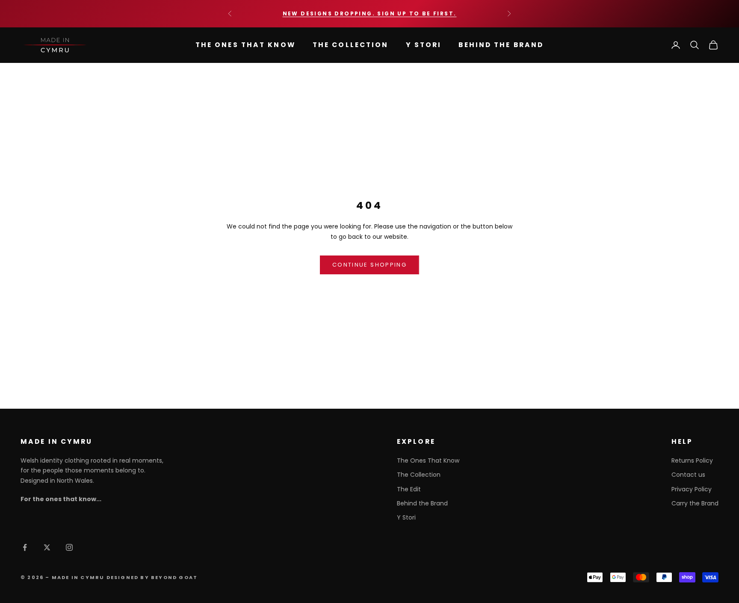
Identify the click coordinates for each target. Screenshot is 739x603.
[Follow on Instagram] (69, 547)
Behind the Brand (501, 44)
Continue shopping (369, 265)
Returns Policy (692, 460)
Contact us (688, 474)
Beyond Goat (174, 577)
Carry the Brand (694, 503)
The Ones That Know (245, 44)
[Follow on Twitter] (47, 547)
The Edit (409, 489)
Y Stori (424, 44)
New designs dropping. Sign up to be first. (370, 13)
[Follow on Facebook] (25, 547)
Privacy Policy (691, 489)
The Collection (351, 44)
